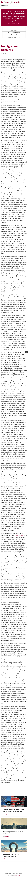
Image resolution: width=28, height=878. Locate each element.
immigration (6, 814)
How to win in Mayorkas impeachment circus (11, 855)
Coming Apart (19, 535)
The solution (14, 30)
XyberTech (17, 875)
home (5, 858)
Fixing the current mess (14, 32)
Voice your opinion (14, 23)
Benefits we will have (14, 35)
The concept (14, 27)
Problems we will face (14, 37)
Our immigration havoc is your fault (13, 833)
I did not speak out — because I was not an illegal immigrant (13, 810)
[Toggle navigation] (25, 2)
